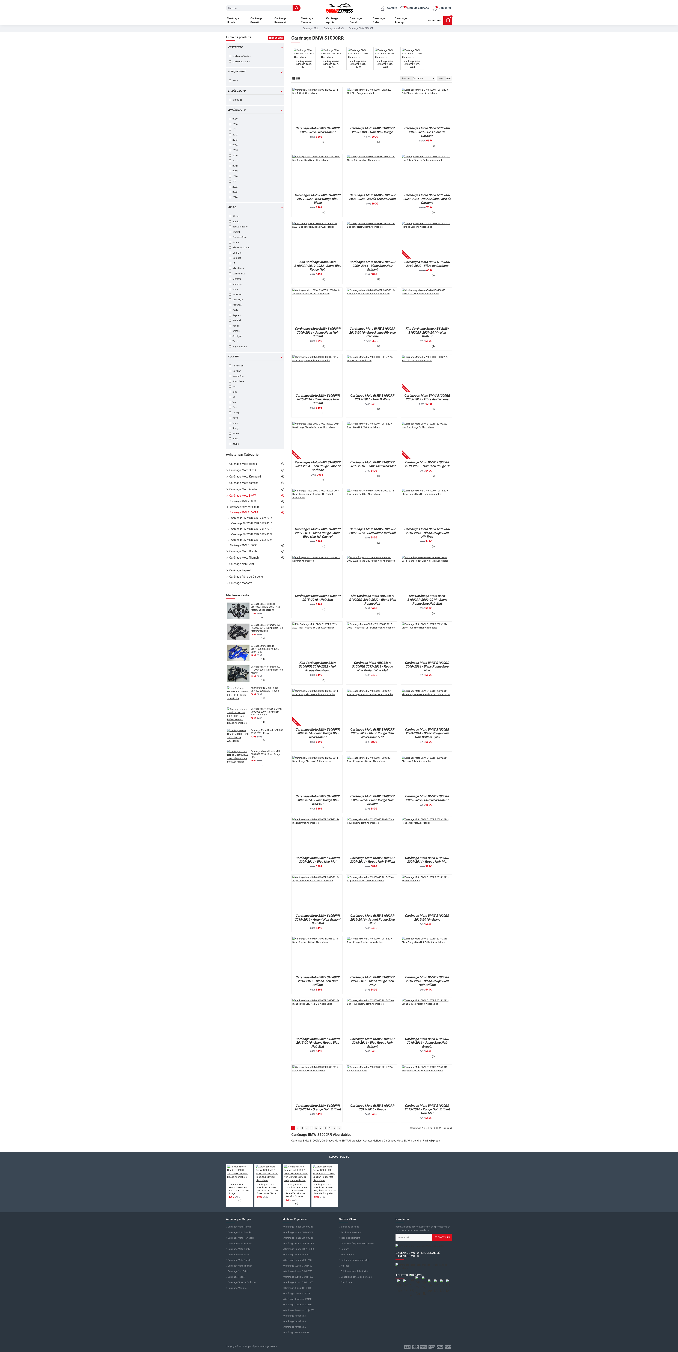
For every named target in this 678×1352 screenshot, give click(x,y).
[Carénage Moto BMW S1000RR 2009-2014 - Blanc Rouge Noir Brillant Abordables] (371, 774)
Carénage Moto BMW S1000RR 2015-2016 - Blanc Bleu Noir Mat (372, 464)
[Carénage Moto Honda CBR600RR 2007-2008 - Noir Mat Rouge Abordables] (239, 1174)
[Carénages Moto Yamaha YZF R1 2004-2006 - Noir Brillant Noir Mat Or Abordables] (238, 673)
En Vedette (235, 47)
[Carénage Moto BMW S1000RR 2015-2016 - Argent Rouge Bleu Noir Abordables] (371, 894)
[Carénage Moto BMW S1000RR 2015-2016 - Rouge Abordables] (371, 1083)
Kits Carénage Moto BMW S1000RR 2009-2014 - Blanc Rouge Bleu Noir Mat (427, 599)
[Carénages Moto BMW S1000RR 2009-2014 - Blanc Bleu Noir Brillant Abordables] (371, 240)
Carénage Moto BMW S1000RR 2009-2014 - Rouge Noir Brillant (372, 860)
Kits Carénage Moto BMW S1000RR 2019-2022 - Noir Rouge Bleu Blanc (318, 666)
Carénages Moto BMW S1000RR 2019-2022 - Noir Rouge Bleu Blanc (318, 198)
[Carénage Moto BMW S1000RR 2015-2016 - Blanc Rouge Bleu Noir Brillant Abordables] (426, 955)
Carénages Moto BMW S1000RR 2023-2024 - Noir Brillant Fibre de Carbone (427, 198)
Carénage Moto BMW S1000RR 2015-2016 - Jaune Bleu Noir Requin (427, 1042)
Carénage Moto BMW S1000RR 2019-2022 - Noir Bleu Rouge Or (427, 464)
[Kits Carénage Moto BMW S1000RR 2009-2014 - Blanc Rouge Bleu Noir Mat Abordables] (426, 574)
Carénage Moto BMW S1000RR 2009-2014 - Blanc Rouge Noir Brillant (372, 800)
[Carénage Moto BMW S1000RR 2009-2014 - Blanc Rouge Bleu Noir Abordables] (426, 640)
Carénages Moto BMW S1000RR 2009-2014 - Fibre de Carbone (427, 397)
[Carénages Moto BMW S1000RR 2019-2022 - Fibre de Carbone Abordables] (426, 240)
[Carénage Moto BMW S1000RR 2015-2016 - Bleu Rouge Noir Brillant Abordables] (371, 1017)
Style (232, 207)
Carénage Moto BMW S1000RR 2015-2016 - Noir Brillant (372, 397)
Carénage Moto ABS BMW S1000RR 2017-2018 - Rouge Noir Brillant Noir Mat (372, 666)
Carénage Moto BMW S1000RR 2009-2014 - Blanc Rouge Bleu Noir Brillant (317, 733)
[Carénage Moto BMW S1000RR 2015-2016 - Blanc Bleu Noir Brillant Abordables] (316, 955)
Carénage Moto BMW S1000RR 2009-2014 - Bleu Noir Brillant (427, 798)
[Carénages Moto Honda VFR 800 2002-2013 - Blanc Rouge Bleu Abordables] (238, 758)
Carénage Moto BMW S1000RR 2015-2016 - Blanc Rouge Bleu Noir (372, 981)
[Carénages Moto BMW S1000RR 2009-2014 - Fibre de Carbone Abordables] (426, 373)
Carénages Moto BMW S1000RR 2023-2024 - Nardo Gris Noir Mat (372, 197)
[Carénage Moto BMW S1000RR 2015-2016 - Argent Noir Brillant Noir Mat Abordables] (316, 894)
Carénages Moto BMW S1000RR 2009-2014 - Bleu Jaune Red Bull (372, 531)
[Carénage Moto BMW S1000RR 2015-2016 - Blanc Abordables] (426, 894)
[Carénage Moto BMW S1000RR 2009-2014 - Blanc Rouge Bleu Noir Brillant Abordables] (316, 707)
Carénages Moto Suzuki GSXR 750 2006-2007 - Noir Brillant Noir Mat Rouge (266, 711)
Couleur (233, 356)
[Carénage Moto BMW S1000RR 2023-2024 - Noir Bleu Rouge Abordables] (371, 106)
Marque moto (237, 71)
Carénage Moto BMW (334, 28)
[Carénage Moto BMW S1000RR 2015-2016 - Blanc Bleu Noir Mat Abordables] (371, 440)
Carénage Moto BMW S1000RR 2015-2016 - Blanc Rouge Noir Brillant (317, 399)
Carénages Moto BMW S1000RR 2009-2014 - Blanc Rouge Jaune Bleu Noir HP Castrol (318, 532)
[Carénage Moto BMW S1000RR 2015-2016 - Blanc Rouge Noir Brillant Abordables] (316, 373)
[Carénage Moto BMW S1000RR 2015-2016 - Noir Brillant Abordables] (371, 373)
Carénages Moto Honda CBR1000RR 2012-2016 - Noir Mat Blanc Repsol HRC (265, 607)
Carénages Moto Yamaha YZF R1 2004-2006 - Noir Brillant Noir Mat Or (267, 669)
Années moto (236, 109)
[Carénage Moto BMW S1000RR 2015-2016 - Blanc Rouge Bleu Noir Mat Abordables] (316, 1017)
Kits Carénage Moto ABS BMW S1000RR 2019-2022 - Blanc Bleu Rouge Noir (372, 599)
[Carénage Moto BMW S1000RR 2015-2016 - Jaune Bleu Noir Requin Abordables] (426, 1017)
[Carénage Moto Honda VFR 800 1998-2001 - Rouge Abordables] (238, 737)
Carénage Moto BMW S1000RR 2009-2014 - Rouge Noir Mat (427, 860)
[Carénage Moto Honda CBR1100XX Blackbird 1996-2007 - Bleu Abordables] (238, 653)
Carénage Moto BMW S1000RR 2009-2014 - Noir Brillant (317, 130)
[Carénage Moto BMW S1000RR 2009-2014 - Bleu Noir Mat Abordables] (316, 836)
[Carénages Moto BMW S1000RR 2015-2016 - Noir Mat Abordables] (316, 574)
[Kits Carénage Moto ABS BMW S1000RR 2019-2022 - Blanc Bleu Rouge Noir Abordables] (371, 574)
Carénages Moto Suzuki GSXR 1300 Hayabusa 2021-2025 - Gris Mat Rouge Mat (325, 1189)
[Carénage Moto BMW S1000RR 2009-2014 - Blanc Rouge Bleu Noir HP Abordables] (316, 774)
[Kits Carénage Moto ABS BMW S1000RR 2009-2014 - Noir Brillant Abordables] (426, 307)
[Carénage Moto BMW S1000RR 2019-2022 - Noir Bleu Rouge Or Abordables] (426, 440)
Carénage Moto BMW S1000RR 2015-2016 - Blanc (427, 917)
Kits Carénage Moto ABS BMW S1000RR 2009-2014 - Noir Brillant (427, 332)
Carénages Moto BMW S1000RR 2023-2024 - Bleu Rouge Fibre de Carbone (317, 466)
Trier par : (406, 78)
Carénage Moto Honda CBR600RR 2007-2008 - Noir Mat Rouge (239, 1189)
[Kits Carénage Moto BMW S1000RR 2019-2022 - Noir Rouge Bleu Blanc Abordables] (316, 640)
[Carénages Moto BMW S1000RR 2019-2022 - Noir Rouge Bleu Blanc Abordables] (316, 173)
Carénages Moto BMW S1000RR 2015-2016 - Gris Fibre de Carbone (427, 132)
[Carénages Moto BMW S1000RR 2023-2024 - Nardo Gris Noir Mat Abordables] (371, 173)
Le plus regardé (339, 1156)
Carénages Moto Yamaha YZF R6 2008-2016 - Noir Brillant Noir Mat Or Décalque (267, 628)
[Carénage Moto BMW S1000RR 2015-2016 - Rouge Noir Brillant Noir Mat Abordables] (426, 1083)
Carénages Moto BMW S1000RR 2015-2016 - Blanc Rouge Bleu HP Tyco (427, 532)
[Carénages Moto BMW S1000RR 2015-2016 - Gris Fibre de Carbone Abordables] (426, 106)
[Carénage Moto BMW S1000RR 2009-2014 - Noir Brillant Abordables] (316, 106)
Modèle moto (237, 90)
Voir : (441, 78)
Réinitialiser (277, 38)
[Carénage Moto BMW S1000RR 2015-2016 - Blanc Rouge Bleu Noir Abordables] (371, 955)
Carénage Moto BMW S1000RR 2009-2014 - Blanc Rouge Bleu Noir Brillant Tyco (427, 733)
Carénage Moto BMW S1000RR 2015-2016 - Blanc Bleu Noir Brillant (317, 981)
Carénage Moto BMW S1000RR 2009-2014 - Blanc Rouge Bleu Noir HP (317, 800)
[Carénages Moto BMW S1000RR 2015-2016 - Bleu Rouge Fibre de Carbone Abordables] (371, 307)
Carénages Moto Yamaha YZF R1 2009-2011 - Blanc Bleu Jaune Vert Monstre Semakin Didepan (296, 1190)
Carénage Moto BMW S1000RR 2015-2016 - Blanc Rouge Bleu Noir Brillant (427, 981)
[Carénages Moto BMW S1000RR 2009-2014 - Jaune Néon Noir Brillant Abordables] (316, 307)
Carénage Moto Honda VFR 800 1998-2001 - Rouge (267, 731)
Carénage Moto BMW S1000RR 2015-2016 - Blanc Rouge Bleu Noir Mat (317, 1042)
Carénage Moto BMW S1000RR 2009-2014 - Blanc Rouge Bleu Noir (427, 666)
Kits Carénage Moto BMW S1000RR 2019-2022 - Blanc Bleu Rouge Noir (317, 265)
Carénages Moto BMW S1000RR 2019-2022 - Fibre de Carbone (427, 264)
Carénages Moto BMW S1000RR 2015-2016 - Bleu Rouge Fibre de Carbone (372, 332)
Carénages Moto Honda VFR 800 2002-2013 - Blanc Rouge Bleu (265, 754)
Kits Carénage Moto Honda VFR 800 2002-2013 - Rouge (265, 689)
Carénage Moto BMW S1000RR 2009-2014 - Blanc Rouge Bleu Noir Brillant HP (372, 733)
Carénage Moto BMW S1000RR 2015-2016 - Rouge (372, 1107)
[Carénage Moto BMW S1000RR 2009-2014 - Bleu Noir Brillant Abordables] (426, 774)
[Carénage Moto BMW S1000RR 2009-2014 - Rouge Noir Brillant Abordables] (371, 836)
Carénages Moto (311, 28)
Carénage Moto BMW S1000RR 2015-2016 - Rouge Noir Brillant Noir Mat (427, 1109)
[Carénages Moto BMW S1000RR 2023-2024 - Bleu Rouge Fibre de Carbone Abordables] (316, 440)
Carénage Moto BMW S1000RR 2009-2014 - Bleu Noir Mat (317, 860)
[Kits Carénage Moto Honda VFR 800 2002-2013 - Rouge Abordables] (238, 694)
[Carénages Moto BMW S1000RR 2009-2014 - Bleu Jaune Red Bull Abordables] (371, 507)
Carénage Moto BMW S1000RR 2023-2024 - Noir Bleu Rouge (372, 130)
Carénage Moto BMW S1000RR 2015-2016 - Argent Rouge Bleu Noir (372, 919)
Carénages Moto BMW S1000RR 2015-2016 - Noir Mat (318, 597)
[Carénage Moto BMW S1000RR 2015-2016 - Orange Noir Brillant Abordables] (316, 1083)
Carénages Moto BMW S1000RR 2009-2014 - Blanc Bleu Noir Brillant (372, 265)
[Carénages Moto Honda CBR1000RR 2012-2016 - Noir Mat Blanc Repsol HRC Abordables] (238, 611)
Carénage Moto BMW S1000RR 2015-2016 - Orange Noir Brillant (317, 1107)
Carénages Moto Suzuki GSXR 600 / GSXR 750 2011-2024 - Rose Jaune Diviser (268, 1189)
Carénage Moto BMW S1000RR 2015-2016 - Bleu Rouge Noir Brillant (372, 1042)
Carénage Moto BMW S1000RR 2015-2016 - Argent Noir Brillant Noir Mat (317, 919)
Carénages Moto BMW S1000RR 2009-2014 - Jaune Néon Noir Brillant (318, 332)
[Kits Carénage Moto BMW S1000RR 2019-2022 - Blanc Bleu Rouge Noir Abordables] (316, 240)
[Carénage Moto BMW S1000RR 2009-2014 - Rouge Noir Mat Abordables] (426, 836)
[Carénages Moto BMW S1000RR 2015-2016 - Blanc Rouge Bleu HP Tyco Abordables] (426, 507)
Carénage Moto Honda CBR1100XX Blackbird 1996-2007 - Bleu (265, 649)
